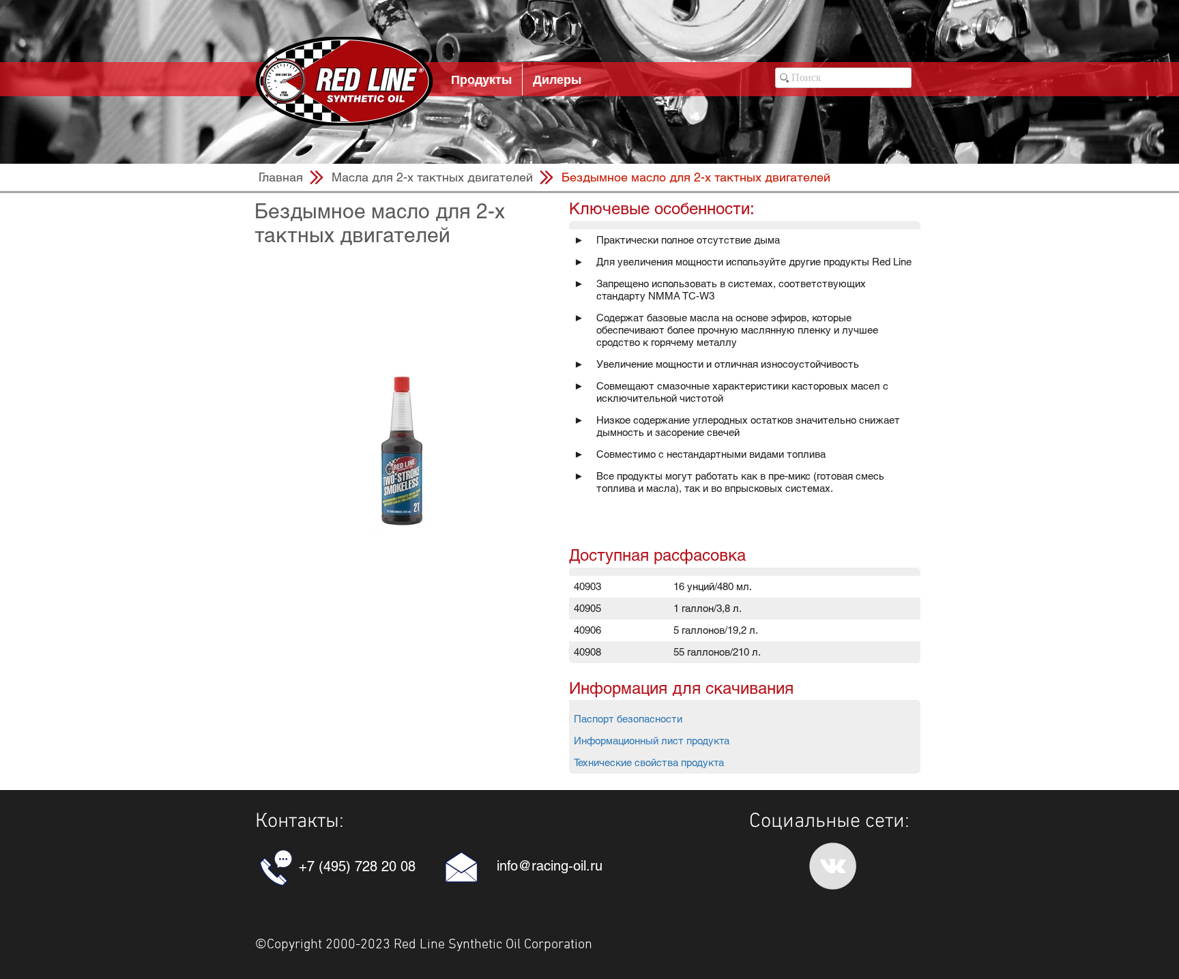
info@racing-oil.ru (549, 866)
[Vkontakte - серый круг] (832, 866)
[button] (696, 177)
